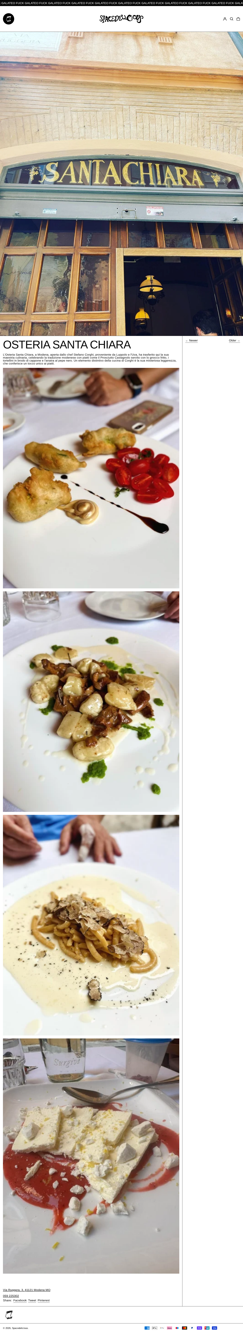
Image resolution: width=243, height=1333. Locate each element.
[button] (231, 18)
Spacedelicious (20, 1328)
